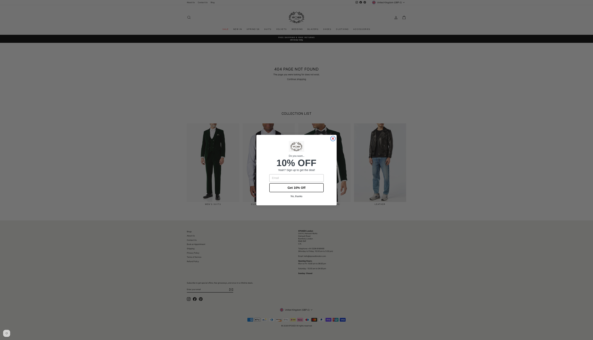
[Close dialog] (332, 138)
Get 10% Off (296, 187)
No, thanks (296, 196)
